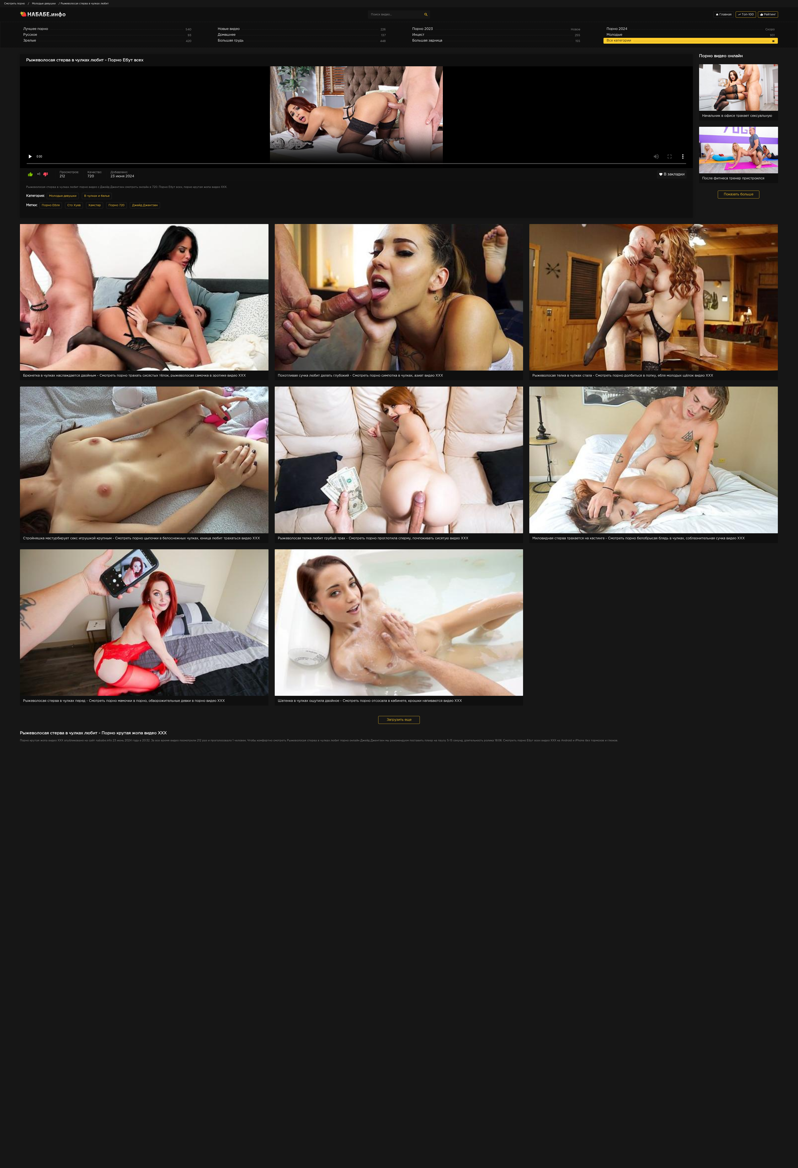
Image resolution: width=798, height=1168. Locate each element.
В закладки (672, 174)
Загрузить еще (399, 719)
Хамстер (94, 205)
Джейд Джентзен (145, 205)
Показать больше (738, 194)
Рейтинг (768, 14)
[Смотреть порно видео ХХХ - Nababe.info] (56, 14)
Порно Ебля (51, 205)
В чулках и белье (97, 196)
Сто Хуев (74, 205)
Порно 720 (116, 205)
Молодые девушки (62, 196)
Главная (724, 14)
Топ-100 (746, 14)
